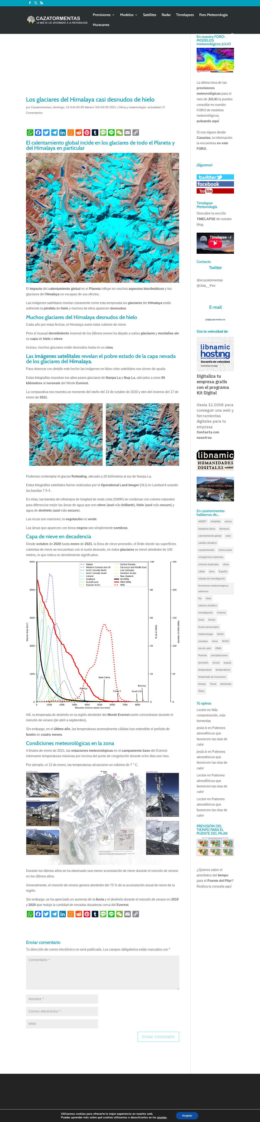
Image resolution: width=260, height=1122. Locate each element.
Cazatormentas (41, 107)
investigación (205, 612)
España (223, 571)
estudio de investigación (211, 578)
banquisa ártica (206, 528)
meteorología (205, 634)
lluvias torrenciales (208, 627)
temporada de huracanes (212, 677)
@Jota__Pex (206, 285)
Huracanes (101, 25)
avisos (228, 521)
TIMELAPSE (206, 219)
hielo (208, 598)
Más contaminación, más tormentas (211, 715)
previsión (203, 662)
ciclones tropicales (208, 564)
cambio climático (207, 543)
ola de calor (204, 648)
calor (228, 535)
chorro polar (225, 550)
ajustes (162, 1117)
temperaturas (223, 669)
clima (226, 564)
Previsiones (102, 15)
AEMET (202, 521)
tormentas (225, 684)
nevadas (203, 641)
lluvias (211, 619)
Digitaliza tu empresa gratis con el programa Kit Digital (213, 384)
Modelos (127, 15)
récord (216, 662)
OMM (218, 648)
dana (212, 571)
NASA (220, 634)
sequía (227, 662)
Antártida (216, 521)
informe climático (207, 605)
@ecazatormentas (210, 280)
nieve (215, 641)
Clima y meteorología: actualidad (139, 107)
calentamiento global (209, 535)
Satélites (149, 15)
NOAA (225, 641)
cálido (201, 571)
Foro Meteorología (213, 15)
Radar (166, 15)
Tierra (213, 684)
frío (200, 598)
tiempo (202, 684)
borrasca (224, 528)
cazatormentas (206, 550)
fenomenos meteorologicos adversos (213, 588)
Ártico (201, 691)
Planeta (202, 655)
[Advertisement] (102, 64)
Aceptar (187, 1116)
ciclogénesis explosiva (210, 557)
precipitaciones (219, 655)
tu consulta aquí (220, 886)
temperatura (205, 669)
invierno (221, 612)
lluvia (201, 619)
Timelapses (185, 15)
